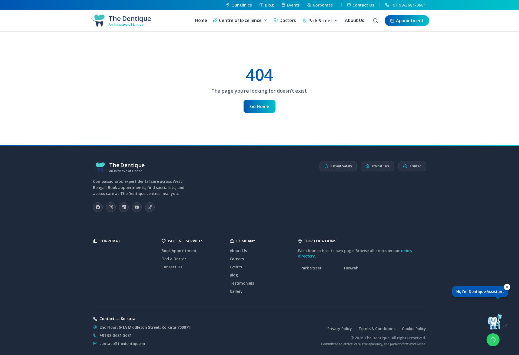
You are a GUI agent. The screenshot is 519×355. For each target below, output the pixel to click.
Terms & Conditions (376, 328)
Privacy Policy (339, 328)
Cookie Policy (414, 328)
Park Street (311, 268)
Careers (237, 258)
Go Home (259, 106)
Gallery (236, 291)
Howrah (351, 268)
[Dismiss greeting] (507, 287)
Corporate (111, 240)
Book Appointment (179, 250)
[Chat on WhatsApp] (493, 339)
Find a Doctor (173, 258)
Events (236, 266)
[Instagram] (111, 207)
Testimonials (242, 283)
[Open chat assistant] (493, 315)
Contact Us (171, 266)
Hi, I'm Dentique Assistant (480, 291)
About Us (354, 20)
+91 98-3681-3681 (115, 335)
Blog (234, 275)
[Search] (375, 20)
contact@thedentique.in (122, 343)
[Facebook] (98, 207)
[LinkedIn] (124, 207)
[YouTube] (137, 207)
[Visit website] (150, 207)
